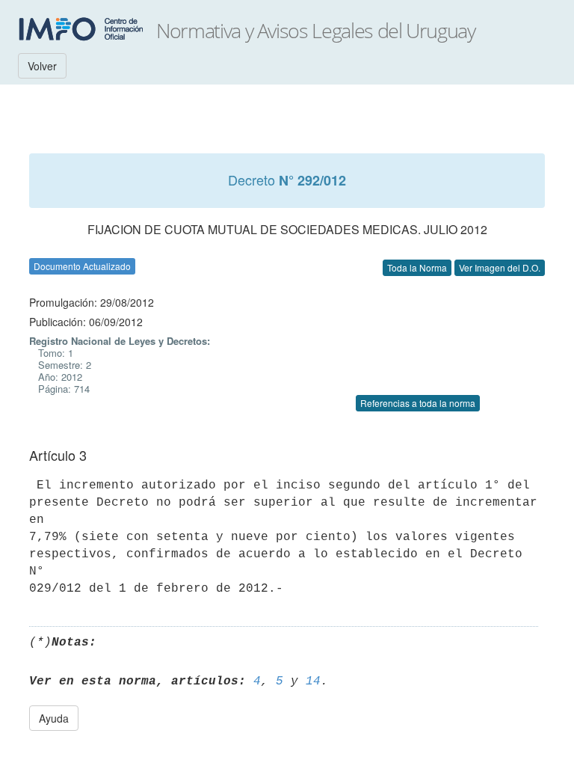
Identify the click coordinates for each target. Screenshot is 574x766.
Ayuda (54, 718)
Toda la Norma (417, 267)
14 (313, 681)
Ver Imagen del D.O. (499, 267)
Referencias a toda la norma (417, 402)
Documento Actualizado (82, 266)
